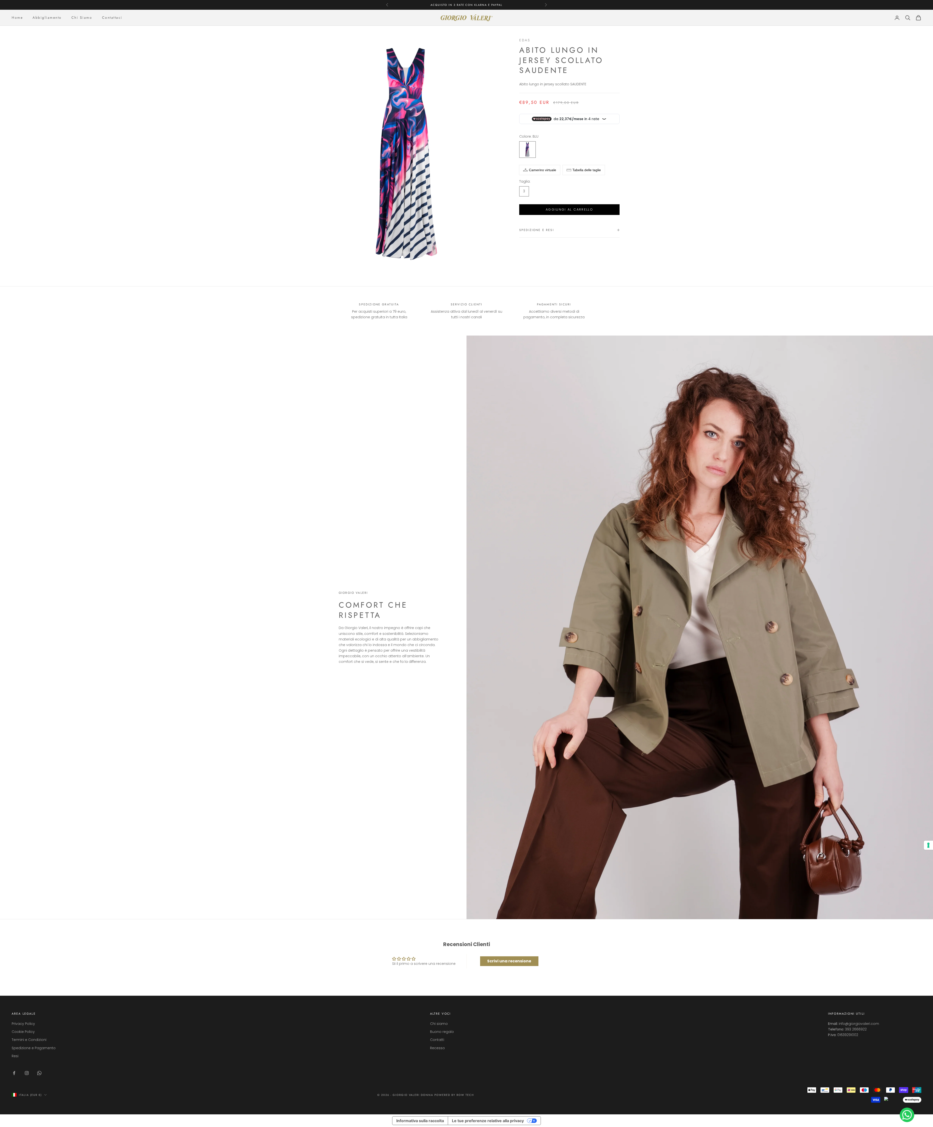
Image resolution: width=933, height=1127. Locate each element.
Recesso (437, 1048)
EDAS (524, 40)
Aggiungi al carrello (569, 209)
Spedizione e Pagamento (34, 1048)
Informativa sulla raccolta (420, 1120)
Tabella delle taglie (586, 170)
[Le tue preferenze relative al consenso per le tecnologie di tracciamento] (928, 845)
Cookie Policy (23, 1031)
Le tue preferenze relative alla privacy (488, 1120)
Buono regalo (442, 1031)
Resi (15, 1056)
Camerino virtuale (542, 170)
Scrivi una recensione (509, 961)
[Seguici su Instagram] (26, 1073)
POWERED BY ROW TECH (454, 1095)
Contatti (437, 1039)
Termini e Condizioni (29, 1039)
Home (17, 17)
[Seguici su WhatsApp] (39, 1073)
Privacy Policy (23, 1023)
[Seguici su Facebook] (14, 1073)
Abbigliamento (47, 17)
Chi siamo (439, 1023)
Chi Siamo (81, 17)
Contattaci (112, 17)
